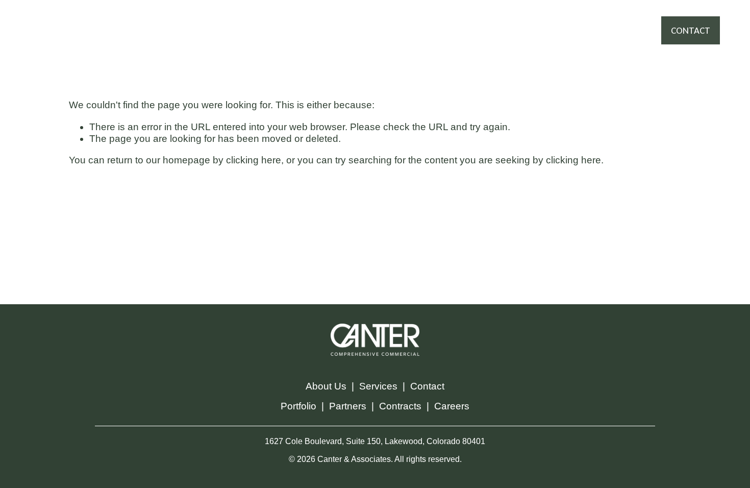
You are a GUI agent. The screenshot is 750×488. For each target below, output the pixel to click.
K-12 (433, 40)
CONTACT (690, 30)
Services (378, 386)
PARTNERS (409, 20)
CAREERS (326, 40)
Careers (451, 406)
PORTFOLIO (353, 20)
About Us (326, 386)
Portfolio (298, 406)
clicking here (253, 160)
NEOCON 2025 (384, 40)
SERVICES (299, 20)
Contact (427, 386)
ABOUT (456, 20)
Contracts (400, 406)
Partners (347, 406)
